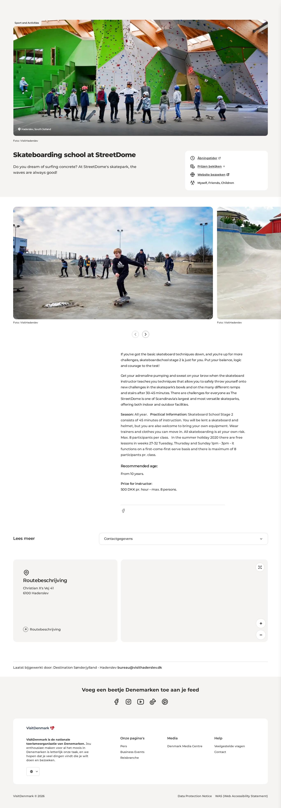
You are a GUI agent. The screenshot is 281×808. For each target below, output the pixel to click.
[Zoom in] (261, 623)
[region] (194, 600)
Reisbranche (129, 758)
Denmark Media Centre (184, 746)
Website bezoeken (211, 174)
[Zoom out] (261, 635)
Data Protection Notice (195, 796)
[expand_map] (260, 567)
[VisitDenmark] (40, 728)
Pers (123, 746)
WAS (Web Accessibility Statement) (241, 796)
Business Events (132, 752)
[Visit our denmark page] (116, 701)
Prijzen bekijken (209, 166)
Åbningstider (207, 158)
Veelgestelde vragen (229, 746)
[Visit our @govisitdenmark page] (152, 701)
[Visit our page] (128, 701)
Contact (220, 752)
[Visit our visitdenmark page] (140, 701)
